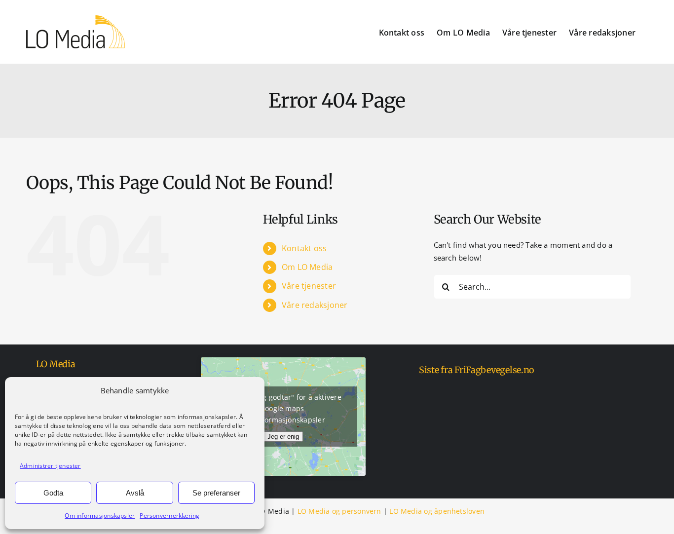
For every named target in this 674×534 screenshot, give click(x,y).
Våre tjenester (309, 285)
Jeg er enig (283, 436)
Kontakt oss (304, 248)
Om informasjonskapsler (100, 515)
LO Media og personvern (339, 511)
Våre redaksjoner (315, 305)
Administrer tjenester (50, 465)
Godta (53, 493)
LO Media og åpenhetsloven (437, 511)
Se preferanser (216, 493)
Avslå (135, 493)
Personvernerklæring (169, 515)
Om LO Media (307, 267)
